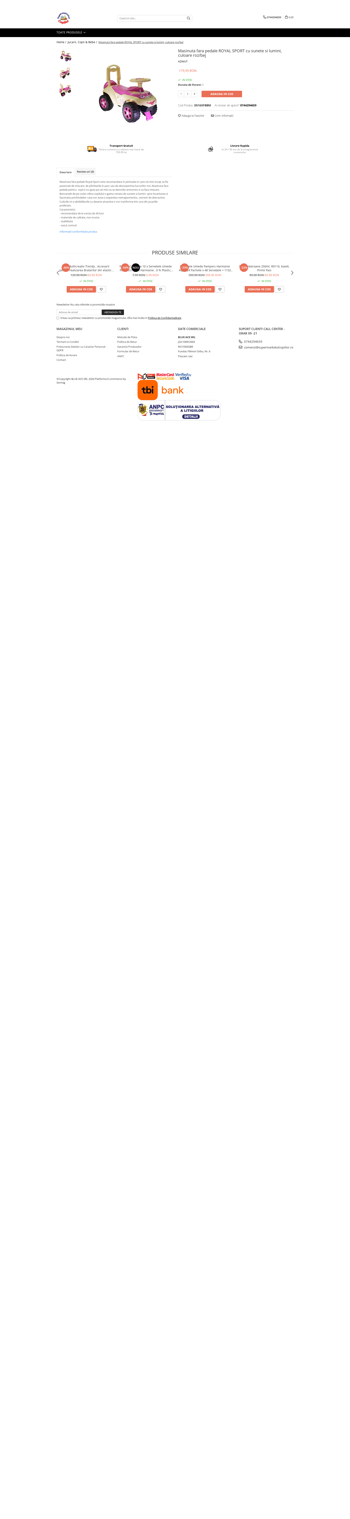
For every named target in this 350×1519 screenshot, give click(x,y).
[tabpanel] (124, 92)
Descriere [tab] (65, 172)
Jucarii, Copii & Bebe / (83, 42)
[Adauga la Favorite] (101, 289)
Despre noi (63, 337)
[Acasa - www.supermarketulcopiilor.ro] (77, 18)
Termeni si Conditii (68, 342)
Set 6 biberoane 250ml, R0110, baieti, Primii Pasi (264, 268)
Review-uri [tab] (85, 171)
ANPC (120, 356)
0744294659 (252, 342)
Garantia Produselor (129, 346)
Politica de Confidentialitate (164, 318)
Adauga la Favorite (192, 116)
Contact (61, 360)
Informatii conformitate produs (78, 231)
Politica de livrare (67, 355)
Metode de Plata (127, 337)
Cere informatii (223, 116)
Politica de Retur (127, 342)
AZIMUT (183, 61)
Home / (62, 42)
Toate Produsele (70, 32)
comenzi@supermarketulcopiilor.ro (268, 347)
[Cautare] (188, 18)
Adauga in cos (221, 94)
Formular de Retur (128, 351)
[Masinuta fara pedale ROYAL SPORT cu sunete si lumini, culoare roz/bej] (124, 92)
